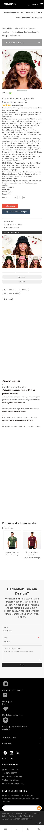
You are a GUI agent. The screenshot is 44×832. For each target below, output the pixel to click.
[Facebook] (5, 753)
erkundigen (10, 206)
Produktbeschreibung (11, 232)
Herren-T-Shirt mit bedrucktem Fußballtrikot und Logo (26, 555)
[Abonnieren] (39, 808)
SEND (22, 665)
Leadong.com (10, 819)
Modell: (6, 221)
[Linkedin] (11, 753)
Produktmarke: (9, 224)
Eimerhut (24, 289)
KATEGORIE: (8, 227)
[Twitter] (18, 753)
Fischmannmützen (10, 289)
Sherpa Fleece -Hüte (11, 293)
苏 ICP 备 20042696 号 (23, 819)
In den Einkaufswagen (18, 212)
